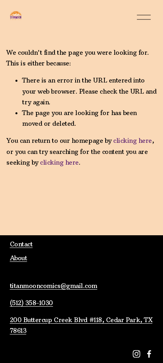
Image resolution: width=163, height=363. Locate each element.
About (18, 258)
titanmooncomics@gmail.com (53, 286)
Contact (21, 244)
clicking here (132, 140)
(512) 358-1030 (31, 303)
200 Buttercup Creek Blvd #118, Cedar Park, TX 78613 (81, 325)
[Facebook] (149, 354)
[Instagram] (136, 354)
